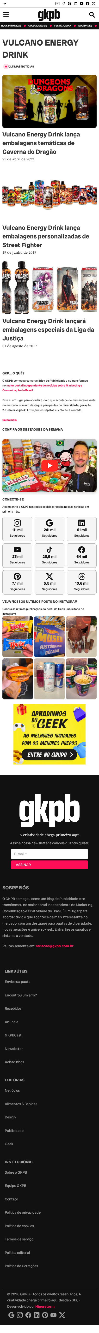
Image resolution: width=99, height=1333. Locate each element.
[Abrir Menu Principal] (6, 14)
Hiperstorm (45, 1306)
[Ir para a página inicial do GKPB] (49, 15)
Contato (11, 1199)
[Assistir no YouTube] (49, 466)
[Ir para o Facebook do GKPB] (88, 3)
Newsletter (14, 1048)
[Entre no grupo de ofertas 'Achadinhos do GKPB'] (49, 734)
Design (10, 1117)
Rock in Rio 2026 (11, 26)
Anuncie (11, 1022)
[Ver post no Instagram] (17, 636)
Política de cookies (19, 1226)
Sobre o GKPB (16, 1172)
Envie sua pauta (18, 981)
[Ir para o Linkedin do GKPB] (76, 3)
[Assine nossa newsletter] (58, 3)
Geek (9, 1144)
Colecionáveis (37, 26)
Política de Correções (21, 1266)
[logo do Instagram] (11, 1315)
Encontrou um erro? (21, 995)
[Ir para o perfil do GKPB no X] (94, 3)
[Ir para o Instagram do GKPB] (64, 3)
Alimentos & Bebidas (21, 1104)
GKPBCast (13, 1035)
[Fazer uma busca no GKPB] (92, 14)
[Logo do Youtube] (53, 1315)
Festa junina (62, 26)
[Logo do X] (62, 1315)
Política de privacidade (23, 1212)
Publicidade (14, 1130)
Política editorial (17, 1252)
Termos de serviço (19, 1239)
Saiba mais (9, 420)
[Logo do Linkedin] (36, 1315)
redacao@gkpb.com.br (55, 946)
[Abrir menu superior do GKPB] (4, 3)
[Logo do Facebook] (28, 1315)
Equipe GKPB (15, 1185)
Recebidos (13, 1008)
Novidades (85, 26)
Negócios (12, 1090)
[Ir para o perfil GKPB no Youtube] (82, 3)
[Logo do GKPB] (49, 811)
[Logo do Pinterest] (45, 1315)
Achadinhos (14, 1062)
